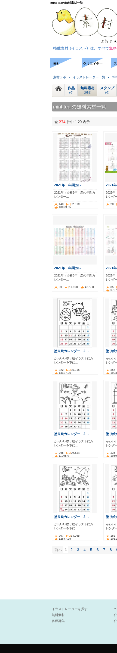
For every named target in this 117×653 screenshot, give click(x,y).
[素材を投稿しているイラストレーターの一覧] (96, 66)
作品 (71, 90)
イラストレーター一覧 (89, 77)
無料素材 (88, 90)
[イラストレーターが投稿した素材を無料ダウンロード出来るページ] (66, 66)
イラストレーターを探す (70, 609)
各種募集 (58, 621)
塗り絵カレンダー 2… (71, 351)
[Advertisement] (24, 74)
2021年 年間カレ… (69, 185)
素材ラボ (59, 77)
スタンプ (107, 90)
